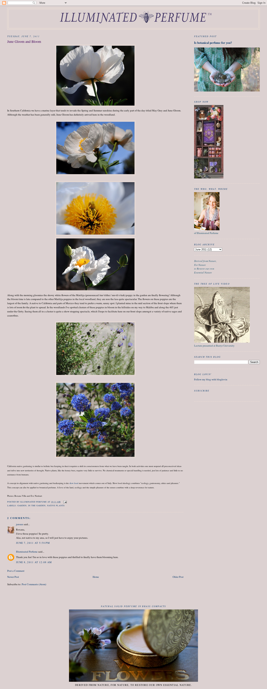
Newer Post (13, 577)
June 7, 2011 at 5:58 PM (33, 543)
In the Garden (37, 505)
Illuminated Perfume (27, 551)
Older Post (178, 577)
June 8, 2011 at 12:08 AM (34, 562)
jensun (19, 524)
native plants (56, 505)
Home (96, 577)
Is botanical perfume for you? (213, 42)
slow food (73, 483)
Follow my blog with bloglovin (210, 379)
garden (22, 505)
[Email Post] (65, 501)
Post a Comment (15, 571)
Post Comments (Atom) (34, 584)
